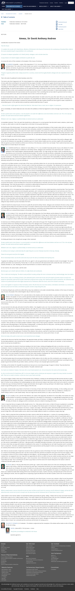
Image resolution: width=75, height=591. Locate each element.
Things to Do (54, 557)
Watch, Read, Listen (30, 547)
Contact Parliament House (56, 550)
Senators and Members (29, 6)
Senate (2, 546)
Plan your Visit (54, 560)
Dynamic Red (4, 549)
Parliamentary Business (13, 6)
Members (3, 563)
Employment (4, 575)
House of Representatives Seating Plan (9, 564)
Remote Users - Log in (6, 571)
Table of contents (8, 17)
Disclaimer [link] (26, 589)
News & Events (43, 6)
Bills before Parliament (31, 558)
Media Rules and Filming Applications (59, 561)
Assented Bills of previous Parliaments (34, 560)
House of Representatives (7, 557)
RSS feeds (4, 580)
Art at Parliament (54, 558)
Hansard (20, 13)
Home (3, 6)
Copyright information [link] (18, 589)
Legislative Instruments (31, 563)
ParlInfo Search (5, 572)
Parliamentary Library (30, 552)
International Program (31, 553)
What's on (53, 555)
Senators (3, 550)
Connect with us (54, 549)
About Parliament (55, 6)
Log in (66, 2)
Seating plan (4, 552)
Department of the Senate (32, 569)
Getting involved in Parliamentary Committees (61, 546)
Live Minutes (4, 561)
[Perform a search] (73, 3)
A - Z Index (4, 577)
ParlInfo (56, 2)
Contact (51, 2)
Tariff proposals (29, 561)
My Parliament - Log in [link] (6, 569)
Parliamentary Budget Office (32, 574)
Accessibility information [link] (6, 589)
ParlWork (61, 2)
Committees (53, 569)
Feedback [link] (33, 589)
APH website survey (6, 574)
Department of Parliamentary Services (34, 572)
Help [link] (37, 589)
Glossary (3, 578)
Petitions (53, 547)
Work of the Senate (5, 547)
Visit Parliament (6, 9)
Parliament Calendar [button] (43, 2)
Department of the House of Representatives (36, 571)
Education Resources (30, 550)
